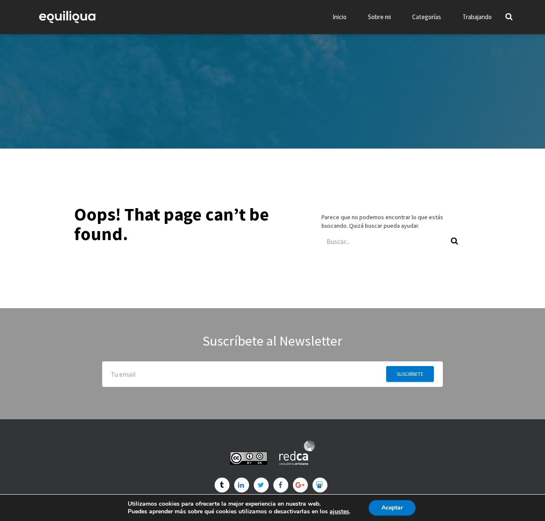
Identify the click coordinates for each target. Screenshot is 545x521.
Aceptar (392, 508)
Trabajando (477, 17)
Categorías (426, 17)
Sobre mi (379, 17)
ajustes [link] (339, 511)
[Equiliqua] (67, 17)
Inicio (340, 17)
